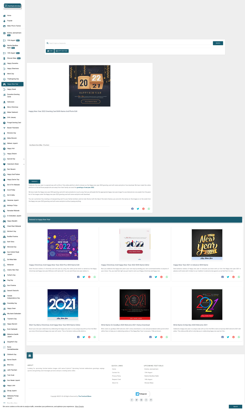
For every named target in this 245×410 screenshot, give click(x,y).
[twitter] (136, 400)
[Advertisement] (135, 18)
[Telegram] (141, 394)
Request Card (116, 379)
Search (218, 43)
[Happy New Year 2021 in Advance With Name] (207, 244)
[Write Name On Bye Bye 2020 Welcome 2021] (207, 304)
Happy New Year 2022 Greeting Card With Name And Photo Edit (53, 111)
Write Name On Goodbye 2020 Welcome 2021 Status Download (125, 325)
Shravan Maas (149, 383)
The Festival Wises (84, 396)
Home (51, 51)
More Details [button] (79, 406)
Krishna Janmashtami (151, 369)
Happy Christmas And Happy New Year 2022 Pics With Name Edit (54, 265)
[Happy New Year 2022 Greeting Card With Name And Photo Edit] (90, 85)
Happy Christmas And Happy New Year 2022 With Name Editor (125, 265)
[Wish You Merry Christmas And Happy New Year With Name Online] (62, 304)
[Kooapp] (151, 400)
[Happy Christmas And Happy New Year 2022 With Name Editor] (135, 244)
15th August (148, 372)
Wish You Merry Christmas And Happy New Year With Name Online (54, 325)
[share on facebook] (132, 209)
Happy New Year (62, 51)
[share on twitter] (138, 209)
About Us (115, 383)
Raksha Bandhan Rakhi (152, 376)
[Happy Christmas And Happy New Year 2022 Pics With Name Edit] (62, 244)
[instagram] (146, 400)
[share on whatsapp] (149, 209)
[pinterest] (141, 400)
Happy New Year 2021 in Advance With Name (190, 265)
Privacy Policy (116, 376)
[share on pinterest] (143, 209)
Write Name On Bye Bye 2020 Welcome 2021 (190, 325)
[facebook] (132, 400)
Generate (34, 181)
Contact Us (115, 372)
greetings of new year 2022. (85, 187)
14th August (148, 379)
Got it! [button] (236, 406)
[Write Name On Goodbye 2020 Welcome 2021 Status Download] (135, 304)
